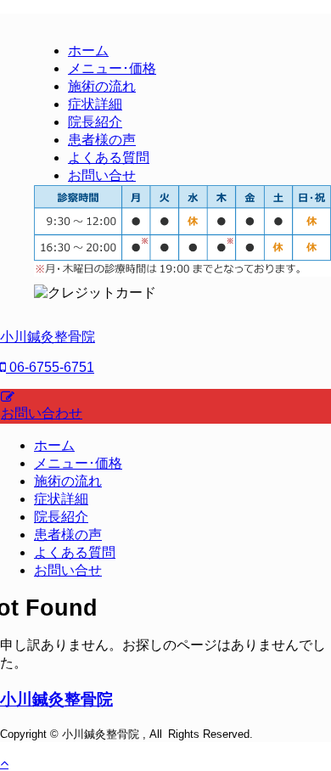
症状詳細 (61, 499)
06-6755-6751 (50, 367)
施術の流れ (68, 481)
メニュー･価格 (78, 463)
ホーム (54, 445)
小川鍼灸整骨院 (47, 336)
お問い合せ (68, 570)
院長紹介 (61, 516)
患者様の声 (68, 534)
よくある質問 (74, 552)
